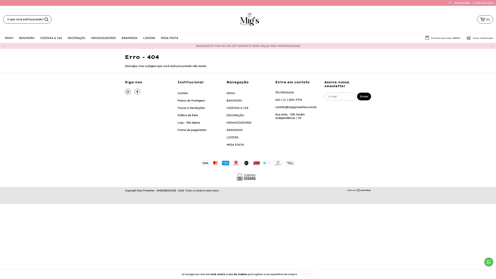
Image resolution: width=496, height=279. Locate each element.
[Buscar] (46, 19)
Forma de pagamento (191, 130)
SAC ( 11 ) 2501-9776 (288, 100)
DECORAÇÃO (76, 38)
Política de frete (187, 115)
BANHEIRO (26, 38)
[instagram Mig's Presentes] (128, 92)
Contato (182, 93)
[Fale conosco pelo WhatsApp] (488, 262)
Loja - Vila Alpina (188, 122)
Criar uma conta (483, 2)
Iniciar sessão (462, 2)
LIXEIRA (149, 38)
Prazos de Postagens (191, 100)
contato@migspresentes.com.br (296, 107)
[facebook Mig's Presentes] (137, 92)
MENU (9, 38)
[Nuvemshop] (359, 190)
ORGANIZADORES (103, 38)
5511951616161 (284, 92)
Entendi (307, 274)
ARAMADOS (129, 38)
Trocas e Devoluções (191, 108)
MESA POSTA (169, 38)
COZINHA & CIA (51, 38)
